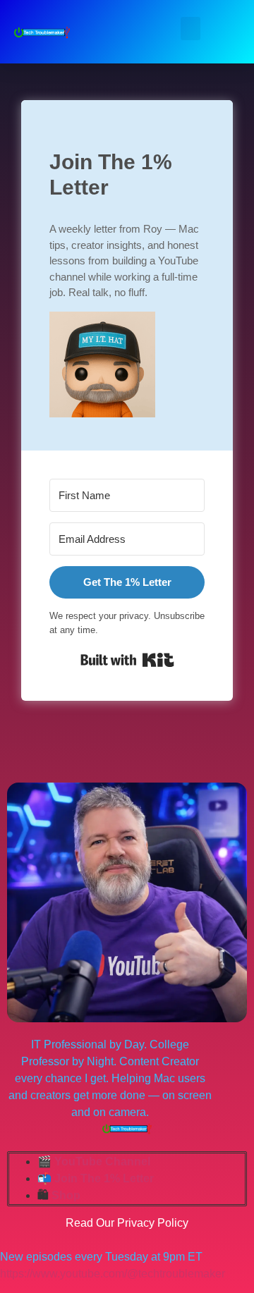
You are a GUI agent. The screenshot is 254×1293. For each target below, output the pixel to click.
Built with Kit (127, 660)
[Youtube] (69, 762)
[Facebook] (12, 762)
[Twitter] (41, 762)
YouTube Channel (102, 1162)
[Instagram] (97, 762)
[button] (190, 28)
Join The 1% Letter (104, 1178)
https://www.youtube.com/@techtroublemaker (112, 1274)
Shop (66, 1195)
